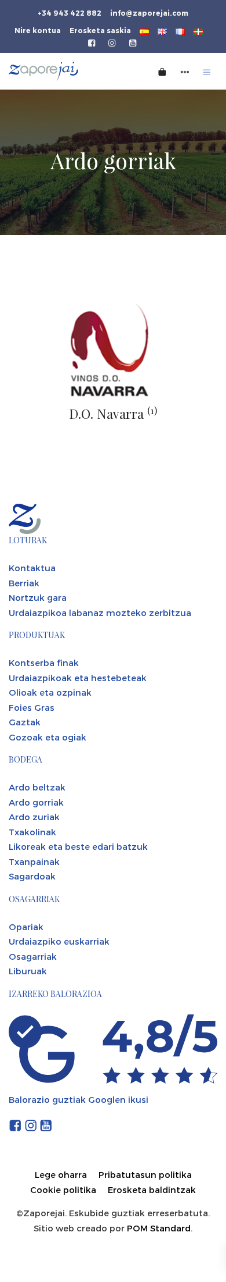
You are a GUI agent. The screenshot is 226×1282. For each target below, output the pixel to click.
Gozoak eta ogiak (47, 737)
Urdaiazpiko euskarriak (59, 941)
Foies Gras (31, 707)
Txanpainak (34, 861)
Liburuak (28, 971)
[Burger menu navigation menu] (206, 71)
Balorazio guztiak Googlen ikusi (78, 1099)
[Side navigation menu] (184, 71)
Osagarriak (33, 956)
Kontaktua (32, 567)
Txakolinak (32, 832)
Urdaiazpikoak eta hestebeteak (78, 677)
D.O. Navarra (113, 413)
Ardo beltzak (37, 787)
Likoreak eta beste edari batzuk (78, 846)
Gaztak (25, 722)
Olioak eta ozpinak (50, 692)
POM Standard (159, 1228)
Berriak (24, 583)
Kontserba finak (44, 662)
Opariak (26, 926)
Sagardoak (32, 876)
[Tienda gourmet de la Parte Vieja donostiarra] (62, 71)
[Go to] (92, 42)
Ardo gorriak (36, 802)
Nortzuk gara (38, 597)
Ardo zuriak (34, 816)
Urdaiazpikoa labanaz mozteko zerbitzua (100, 612)
